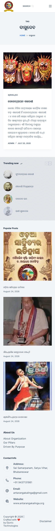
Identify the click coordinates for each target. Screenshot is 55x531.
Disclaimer (46, 521)
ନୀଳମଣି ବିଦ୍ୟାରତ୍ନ (24, 186)
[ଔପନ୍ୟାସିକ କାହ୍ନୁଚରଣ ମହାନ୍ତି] (27, 321)
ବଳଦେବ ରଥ (21, 198)
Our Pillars (9, 442)
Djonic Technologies (10, 524)
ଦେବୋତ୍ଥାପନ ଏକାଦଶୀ (21, 101)
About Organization (14, 438)
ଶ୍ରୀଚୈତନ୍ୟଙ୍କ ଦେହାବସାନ (15, 417)
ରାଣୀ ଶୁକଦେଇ (22, 211)
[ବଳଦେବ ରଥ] (8, 199)
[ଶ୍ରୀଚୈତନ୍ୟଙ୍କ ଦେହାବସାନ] (27, 386)
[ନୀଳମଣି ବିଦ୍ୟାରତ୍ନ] (8, 186)
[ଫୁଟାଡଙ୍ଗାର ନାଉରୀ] (8, 174)
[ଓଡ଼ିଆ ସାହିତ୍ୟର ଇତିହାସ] (27, 256)
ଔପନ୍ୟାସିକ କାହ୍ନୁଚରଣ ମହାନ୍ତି (16, 352)
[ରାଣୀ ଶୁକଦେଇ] (8, 211)
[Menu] (50, 6)
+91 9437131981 (22, 482)
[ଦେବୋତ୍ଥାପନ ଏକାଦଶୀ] (27, 70)
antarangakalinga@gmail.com (30, 492)
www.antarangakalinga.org (28, 503)
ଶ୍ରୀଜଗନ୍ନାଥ (13, 95)
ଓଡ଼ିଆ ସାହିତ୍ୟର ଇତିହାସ (13, 287)
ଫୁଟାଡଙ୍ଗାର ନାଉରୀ (25, 174)
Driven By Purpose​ (14, 446)
